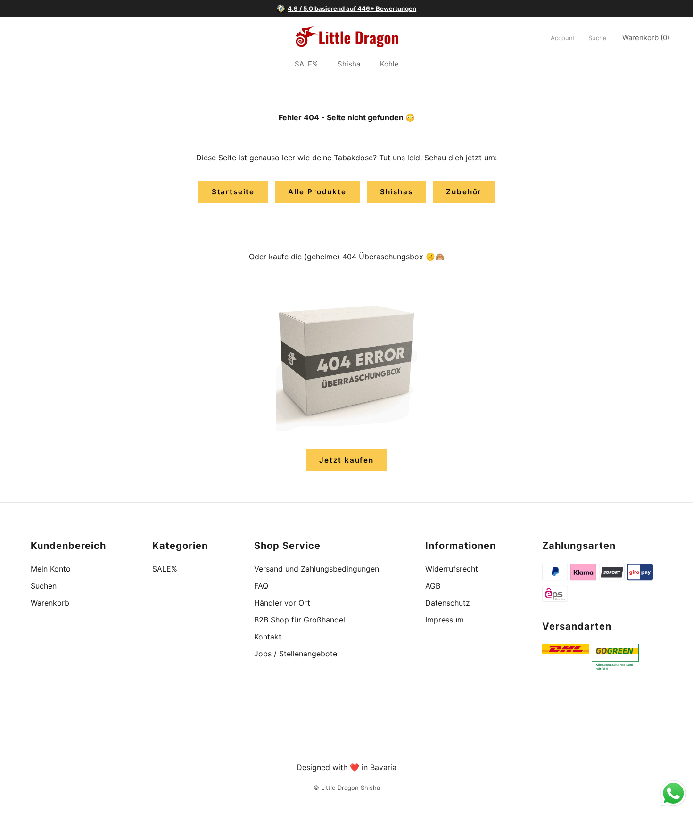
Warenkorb (50, 602)
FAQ (261, 585)
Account (563, 37)
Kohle (389, 64)
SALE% (306, 64)
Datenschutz (447, 602)
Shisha (349, 64)
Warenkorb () (645, 37)
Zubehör (463, 191)
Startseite (233, 191)
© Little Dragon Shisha (347, 787)
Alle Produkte (317, 191)
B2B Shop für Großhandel (299, 619)
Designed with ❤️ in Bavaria (346, 767)
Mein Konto (51, 568)
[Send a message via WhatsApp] (673, 793)
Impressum (444, 619)
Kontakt (267, 636)
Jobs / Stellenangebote (295, 653)
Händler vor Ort (282, 602)
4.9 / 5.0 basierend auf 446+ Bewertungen (352, 8)
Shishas (396, 191)
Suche (597, 37)
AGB (432, 585)
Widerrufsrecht (451, 568)
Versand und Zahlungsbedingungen (316, 568)
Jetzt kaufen (346, 460)
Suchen (44, 585)
